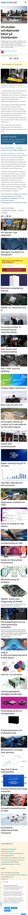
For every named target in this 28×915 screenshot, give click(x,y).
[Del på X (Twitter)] (13, 58)
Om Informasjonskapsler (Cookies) (10, 864)
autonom (4, 213)
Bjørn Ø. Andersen (21, 874)
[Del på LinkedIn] (15, 58)
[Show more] (14, 144)
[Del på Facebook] (10, 58)
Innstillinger (23, 914)
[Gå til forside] (12, 2)
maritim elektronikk (8, 208)
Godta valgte (14, 907)
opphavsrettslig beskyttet (16, 853)
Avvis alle (7, 907)
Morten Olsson (10, 851)
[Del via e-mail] (17, 58)
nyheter (20, 210)
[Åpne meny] (25, 2)
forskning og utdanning (9, 210)
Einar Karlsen (12, 849)
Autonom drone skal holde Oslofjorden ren (14, 150)
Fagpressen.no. (16, 902)
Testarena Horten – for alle (12, 148)
